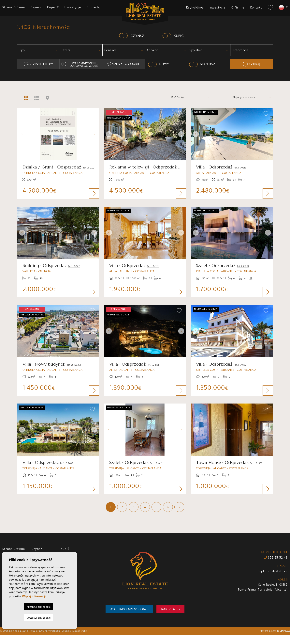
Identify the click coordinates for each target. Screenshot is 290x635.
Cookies (66, 631)
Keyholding (194, 8)
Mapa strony (79, 631)
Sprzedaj (94, 7)
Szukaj (254, 64)
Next (95, 134)
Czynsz (36, 7)
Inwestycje (72, 7)
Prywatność (53, 631)
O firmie (237, 8)
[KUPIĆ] (167, 35)
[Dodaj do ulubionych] (92, 114)
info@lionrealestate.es (271, 571)
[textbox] (40, 51)
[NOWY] (152, 64)
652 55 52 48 (277, 558)
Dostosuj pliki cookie (38, 617)
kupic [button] (51, 7)
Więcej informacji (34, 596)
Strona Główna (13, 7)
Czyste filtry (41, 64)
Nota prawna (37, 631)
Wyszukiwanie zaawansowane (84, 64)
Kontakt (256, 8)
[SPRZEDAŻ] (193, 64)
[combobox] (38, 50)
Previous (21, 134)
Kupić (65, 549)
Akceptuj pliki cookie (39, 607)
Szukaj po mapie (126, 64)
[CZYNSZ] (123, 35)
